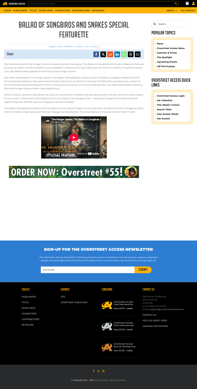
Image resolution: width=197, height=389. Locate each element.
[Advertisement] (74, 190)
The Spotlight (164, 57)
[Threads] (130, 54)
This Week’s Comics (168, 105)
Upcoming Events (167, 62)
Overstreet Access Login (171, 96)
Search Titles (164, 109)
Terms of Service (118, 380)
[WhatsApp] (124, 54)
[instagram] (103, 371)
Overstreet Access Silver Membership (124, 324)
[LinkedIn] (117, 54)
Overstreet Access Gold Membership (123, 303)
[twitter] (98, 371)
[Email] (137, 54)
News (60, 46)
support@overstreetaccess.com (167, 309)
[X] (103, 54)
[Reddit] (110, 54)
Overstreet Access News (171, 48)
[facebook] (94, 371)
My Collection (164, 100)
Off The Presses (166, 66)
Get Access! (163, 119)
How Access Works (168, 114)
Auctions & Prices (167, 53)
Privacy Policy (102, 380)
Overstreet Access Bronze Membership (125, 345)
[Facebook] (96, 54)
